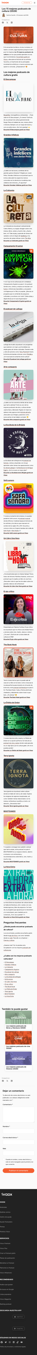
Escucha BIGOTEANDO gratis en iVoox (17, 861)
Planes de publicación (7, 1258)
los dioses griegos (9, 468)
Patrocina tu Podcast (7, 1268)
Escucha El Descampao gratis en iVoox (17, 129)
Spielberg (24, 236)
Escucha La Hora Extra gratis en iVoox (17, 917)
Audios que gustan (6, 1284)
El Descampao (10, 79)
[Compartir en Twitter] (7, 22)
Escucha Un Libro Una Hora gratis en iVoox (18, 586)
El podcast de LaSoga (13, 309)
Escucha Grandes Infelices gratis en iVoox (18, 185)
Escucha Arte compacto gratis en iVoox (17, 419)
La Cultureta (9, 190)
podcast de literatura (20, 687)
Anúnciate (3, 1207)
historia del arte (26, 412)
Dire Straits (15, 531)
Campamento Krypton (13, 246)
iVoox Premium (5, 1243)
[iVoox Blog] (5, 3)
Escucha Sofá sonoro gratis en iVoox (16, 533)
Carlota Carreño (11, 15)
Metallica (30, 354)
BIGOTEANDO (10, 811)
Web (4, 1149)
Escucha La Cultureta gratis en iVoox (16, 241)
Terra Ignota (9, 756)
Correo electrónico (10, 1138)
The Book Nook (10, 645)
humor (6, 289)
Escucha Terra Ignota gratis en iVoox (16, 806)
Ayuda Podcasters (6, 1222)
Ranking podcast (5, 1304)
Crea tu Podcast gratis (7, 1253)
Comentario (8, 1104)
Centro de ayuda (5, 1217)
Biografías (7, 115)
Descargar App (27, 2)
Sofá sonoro (9, 480)
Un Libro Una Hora (11, 538)
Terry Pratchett (24, 352)
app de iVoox (13, 935)
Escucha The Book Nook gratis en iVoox (17, 697)
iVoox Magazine (5, 1299)
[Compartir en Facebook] (3, 22)
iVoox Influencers (6, 1273)
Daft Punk (7, 531)
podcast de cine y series (11, 743)
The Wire (28, 238)
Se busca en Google (7, 1289)
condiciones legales (20, 1346)
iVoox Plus (3, 1248)
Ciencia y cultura (9, 940)
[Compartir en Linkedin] (12, 22)
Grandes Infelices (11, 135)
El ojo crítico (9, 591)
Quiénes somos (5, 1212)
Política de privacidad (6, 1346)
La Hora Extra (9, 867)
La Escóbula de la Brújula (14, 425)
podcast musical (24, 518)
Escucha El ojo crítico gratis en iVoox (16, 639)
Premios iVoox (5, 1231)
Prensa (2, 1227)
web (11, 938)
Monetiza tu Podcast (7, 1263)
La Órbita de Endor (12, 703)
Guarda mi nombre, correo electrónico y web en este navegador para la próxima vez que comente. (19, 1162)
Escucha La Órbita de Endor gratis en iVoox (18, 750)
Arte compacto (10, 367)
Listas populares (5, 1294)
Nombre (6, 1126)
